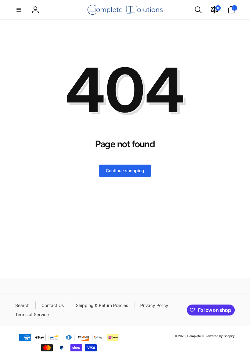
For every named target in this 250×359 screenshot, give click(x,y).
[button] (19, 9)
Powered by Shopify (220, 336)
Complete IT (196, 336)
